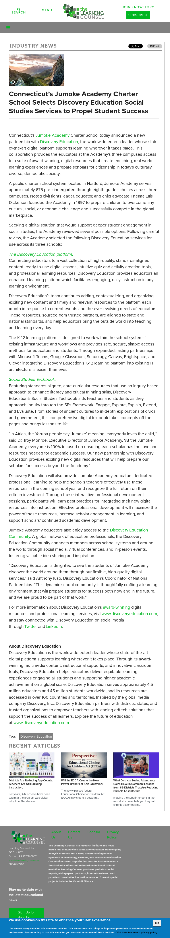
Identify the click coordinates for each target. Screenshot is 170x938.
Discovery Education (59, 141)
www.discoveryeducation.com (129, 613)
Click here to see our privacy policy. (137, 932)
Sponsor (93, 831)
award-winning (116, 607)
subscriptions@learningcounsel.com (24, 860)
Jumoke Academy (53, 135)
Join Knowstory (138, 7)
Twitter (30, 626)
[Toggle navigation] (8, 27)
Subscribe (138, 15)
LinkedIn (54, 626)
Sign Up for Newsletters (26, 915)
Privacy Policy (113, 834)
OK (157, 923)
